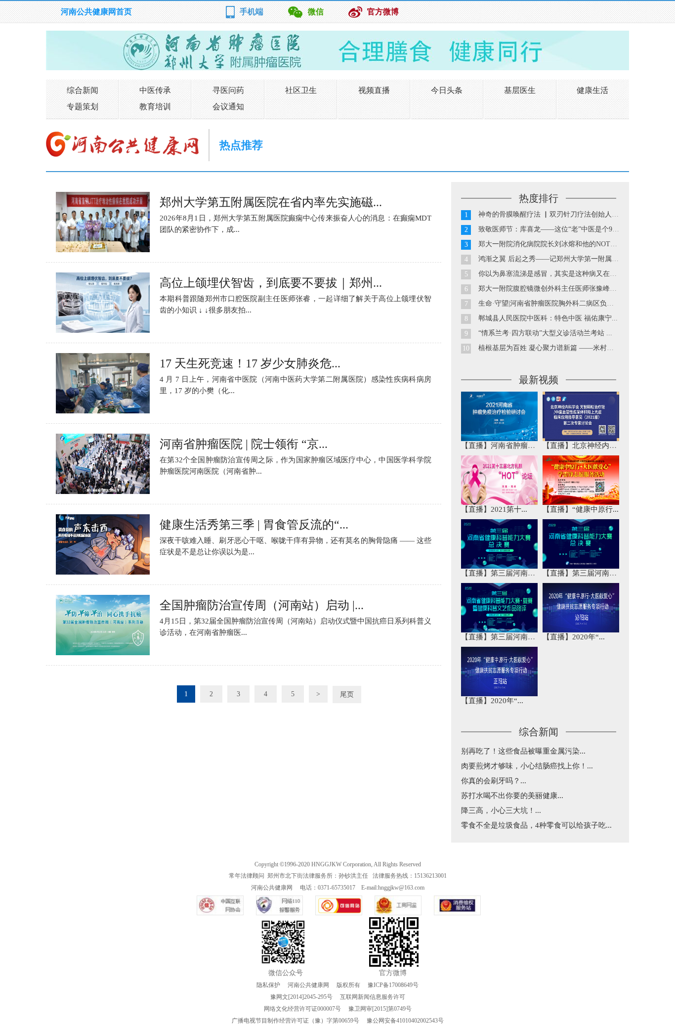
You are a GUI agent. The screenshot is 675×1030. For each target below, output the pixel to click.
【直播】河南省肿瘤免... (501, 445)
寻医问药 (228, 90)
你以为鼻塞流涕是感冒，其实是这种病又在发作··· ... (558, 273)
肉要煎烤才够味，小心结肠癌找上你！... (527, 766)
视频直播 (374, 90)
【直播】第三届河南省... (501, 573)
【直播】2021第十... (494, 509)
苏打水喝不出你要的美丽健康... (512, 796)
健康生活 (592, 90)
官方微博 (383, 11)
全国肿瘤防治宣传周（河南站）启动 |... (262, 605)
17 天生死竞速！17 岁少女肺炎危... (250, 363)
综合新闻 (82, 90)
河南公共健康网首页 (96, 11)
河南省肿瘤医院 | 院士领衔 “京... (244, 444)
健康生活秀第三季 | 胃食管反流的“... (254, 524)
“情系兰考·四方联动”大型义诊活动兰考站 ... (545, 333)
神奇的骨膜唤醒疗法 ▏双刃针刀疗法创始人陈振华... (558, 214)
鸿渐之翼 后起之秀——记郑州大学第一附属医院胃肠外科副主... (575, 259)
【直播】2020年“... (574, 637)
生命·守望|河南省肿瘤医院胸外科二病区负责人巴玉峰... (562, 303)
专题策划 (82, 106)
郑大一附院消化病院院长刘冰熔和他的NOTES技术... (558, 244)
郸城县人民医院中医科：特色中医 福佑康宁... (548, 318)
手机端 (251, 11)
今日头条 (447, 90)
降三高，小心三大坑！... (501, 810)
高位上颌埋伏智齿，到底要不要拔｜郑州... (271, 282)
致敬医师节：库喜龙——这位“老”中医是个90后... (553, 229)
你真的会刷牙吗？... (493, 781)
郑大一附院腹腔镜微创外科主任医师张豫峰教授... (554, 288)
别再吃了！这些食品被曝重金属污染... (523, 751)
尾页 (347, 694)
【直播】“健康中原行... (581, 509)
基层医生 (520, 90)
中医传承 (155, 90)
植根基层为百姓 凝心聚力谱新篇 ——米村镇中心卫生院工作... (573, 348)
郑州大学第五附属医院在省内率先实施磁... (271, 202)
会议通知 (228, 106)
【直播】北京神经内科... (583, 445)
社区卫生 (301, 90)
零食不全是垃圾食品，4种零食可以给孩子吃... (536, 825)
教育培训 (155, 106)
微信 (316, 11)
